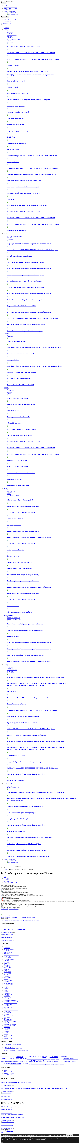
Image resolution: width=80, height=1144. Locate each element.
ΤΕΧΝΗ (6, 664)
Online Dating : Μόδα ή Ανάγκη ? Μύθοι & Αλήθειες (24, 844)
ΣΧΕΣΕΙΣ (6, 1029)
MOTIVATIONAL (8, 967)
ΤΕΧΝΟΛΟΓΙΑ (8, 783)
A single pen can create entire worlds (18, 417)
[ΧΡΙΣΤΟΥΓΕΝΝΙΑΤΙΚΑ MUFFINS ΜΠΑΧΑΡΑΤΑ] (7, 43)
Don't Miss (6, 953)
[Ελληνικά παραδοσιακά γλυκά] (7, 140)
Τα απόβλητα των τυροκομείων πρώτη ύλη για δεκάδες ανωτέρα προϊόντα (30, 75)
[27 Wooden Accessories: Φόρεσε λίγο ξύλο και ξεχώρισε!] (7, 278)
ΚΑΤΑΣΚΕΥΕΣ (11, 492)
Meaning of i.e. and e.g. (14, 410)
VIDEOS (9, 786)
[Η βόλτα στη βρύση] (7, 62)
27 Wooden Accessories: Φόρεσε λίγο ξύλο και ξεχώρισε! (24, 281)
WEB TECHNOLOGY (13, 787)
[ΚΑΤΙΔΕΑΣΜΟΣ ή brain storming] (7, 395)
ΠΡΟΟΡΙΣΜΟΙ (7, 1020)
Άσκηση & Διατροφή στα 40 (16, 81)
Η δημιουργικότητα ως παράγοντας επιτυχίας (21, 813)
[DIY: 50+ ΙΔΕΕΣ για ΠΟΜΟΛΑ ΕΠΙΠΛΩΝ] (7, 509)
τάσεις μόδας (62, 1064)
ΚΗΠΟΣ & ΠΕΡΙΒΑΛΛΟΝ (14, 619)
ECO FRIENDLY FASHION (14, 236)
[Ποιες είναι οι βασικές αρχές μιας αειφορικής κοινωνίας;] (7, 627)
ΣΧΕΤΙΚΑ (6, 1031)
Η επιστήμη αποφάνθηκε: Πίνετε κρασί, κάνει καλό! (23, 193)
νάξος (56, 1064)
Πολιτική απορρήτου (9, 1073)
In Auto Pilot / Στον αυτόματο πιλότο (19, 378)
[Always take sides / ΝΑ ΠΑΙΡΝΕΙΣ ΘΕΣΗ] (7, 381)
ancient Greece (13, 1056)
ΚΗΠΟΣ (9, 494)
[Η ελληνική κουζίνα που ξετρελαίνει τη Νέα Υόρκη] (7, 713)
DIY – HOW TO (8, 952)
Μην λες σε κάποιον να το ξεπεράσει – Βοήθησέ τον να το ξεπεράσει (28, 99)
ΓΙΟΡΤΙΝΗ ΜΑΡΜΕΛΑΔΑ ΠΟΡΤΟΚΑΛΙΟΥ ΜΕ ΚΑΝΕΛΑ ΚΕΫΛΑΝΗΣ (31, 53)
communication (26, 1056)
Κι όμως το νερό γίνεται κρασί (16, 831)
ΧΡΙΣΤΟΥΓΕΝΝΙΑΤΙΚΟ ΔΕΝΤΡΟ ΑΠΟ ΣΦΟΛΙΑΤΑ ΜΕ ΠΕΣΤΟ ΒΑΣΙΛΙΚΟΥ (33, 59)
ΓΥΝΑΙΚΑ (10, 239)
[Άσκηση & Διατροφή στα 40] (7, 78)
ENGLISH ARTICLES (9, 959)
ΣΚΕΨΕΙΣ (6, 1022)
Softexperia (10, 1131)
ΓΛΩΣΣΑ (6, 989)
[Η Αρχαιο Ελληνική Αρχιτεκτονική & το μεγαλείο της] (7, 758)
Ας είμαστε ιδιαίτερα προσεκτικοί (18, 93)
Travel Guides (10, 390)
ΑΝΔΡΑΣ (9, 237)
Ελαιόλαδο (48, 1061)
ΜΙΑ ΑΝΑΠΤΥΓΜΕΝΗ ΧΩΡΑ (17, 460)
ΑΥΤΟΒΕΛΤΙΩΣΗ (11, 35)
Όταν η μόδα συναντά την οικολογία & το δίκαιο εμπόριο (25, 262)
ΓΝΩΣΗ (6, 990)
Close (2, 1142)
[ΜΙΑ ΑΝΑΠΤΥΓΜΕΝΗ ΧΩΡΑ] (7, 457)
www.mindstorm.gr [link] (14, 909)
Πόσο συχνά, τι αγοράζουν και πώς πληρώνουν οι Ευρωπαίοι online (28, 856)
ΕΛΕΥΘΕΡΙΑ (7, 21)
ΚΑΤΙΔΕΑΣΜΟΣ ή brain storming (18, 398)
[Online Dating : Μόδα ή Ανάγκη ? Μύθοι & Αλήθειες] (7, 840)
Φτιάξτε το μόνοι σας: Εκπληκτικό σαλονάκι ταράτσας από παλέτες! (29, 537)
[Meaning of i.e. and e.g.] (7, 407)
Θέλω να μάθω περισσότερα (59, 1135)
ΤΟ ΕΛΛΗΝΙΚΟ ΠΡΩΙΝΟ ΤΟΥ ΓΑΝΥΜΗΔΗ (22, 429)
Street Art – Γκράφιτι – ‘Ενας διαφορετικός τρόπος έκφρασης (26, 735)
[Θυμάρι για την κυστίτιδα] (7, 115)
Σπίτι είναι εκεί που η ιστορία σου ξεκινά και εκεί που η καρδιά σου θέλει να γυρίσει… (34, 347)
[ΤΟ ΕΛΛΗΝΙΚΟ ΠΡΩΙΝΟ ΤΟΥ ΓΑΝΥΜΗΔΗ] (7, 426)
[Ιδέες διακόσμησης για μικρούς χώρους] (7, 609)
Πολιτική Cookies (8, 1072)
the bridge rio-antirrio (51, 1059)
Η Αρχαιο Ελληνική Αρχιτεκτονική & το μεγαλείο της (24, 762)
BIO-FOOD (10, 32)
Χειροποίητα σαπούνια (14, 525)
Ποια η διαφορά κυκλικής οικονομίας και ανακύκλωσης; (25, 624)
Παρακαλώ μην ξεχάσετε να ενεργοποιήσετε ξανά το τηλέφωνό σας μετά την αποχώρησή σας (36, 792)
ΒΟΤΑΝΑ (9, 36)
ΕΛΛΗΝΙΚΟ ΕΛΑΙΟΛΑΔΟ (14, 39)
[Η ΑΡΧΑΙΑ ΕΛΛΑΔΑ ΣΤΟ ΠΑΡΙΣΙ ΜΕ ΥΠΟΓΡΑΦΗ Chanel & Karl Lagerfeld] (7, 246)
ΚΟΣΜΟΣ (9, 393)
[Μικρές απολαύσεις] (7, 146)
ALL (6, 869)
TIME (57, 1059)
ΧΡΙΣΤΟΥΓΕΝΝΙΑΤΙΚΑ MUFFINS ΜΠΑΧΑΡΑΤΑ (23, 46)
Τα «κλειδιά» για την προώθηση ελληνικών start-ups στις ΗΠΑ (27, 850)
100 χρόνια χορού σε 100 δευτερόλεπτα (19, 256)
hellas (47, 1057)
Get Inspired (10, 336)
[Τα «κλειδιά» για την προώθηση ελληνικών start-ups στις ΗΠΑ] (7, 847)
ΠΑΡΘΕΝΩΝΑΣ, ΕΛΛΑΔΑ (16, 755)
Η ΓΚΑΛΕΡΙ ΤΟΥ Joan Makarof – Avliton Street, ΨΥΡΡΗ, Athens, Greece (31, 729)
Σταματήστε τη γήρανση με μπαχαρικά (19, 131)
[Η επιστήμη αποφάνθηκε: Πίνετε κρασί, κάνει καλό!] (7, 190)
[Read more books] (6, 1093)
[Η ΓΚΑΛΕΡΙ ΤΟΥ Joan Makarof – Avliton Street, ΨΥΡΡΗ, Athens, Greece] (7, 726)
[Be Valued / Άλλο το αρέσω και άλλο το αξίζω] (7, 350)
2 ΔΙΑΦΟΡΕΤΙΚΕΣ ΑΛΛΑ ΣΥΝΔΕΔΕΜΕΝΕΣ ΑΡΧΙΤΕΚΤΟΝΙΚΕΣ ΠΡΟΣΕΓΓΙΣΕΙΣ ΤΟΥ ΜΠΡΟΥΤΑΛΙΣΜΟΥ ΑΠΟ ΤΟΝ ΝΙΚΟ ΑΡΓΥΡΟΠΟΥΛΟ (36, 684)
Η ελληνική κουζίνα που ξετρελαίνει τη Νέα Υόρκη (23, 716)
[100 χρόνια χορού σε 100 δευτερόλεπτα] (7, 253)
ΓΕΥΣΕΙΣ (6, 987)
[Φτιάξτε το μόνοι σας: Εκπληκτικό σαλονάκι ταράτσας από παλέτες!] (7, 534)
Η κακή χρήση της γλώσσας (16, 106)
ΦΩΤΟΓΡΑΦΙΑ (8, 1038)
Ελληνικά (15, 14)
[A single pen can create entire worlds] (7, 413)
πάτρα (58, 1064)
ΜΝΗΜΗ (67, 1061)
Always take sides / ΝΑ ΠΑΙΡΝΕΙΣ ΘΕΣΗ (20, 385)
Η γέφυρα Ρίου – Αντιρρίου (15, 519)
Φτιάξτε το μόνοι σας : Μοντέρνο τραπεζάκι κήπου (23, 531)
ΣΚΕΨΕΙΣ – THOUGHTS (10, 19)
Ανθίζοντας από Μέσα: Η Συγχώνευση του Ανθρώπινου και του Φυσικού (30, 698)
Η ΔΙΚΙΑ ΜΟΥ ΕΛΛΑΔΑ (10, 8)
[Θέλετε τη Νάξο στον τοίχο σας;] (7, 338)
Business (19, 1057)
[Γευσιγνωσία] (7, 196)
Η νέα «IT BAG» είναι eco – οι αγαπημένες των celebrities (25, 287)
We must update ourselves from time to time (21, 404)
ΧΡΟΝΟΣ (41, 1064)
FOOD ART (10, 667)
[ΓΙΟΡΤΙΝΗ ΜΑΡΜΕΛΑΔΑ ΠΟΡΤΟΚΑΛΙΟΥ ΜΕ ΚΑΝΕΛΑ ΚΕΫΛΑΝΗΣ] (7, 49)
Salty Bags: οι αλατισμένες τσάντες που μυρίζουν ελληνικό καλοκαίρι (29, 244)
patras (36, 1059)
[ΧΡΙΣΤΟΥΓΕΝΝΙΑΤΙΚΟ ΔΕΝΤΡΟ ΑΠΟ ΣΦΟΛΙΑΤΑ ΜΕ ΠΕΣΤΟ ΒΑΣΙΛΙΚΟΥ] (7, 56)
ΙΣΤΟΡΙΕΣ (6, 1005)
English (14, 12)
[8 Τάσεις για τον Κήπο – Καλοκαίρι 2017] (7, 497)
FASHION (6, 960)
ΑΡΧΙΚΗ (6, 5)
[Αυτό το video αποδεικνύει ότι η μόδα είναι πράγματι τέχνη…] (7, 321)
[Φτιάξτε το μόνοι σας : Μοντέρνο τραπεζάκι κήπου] (7, 528)
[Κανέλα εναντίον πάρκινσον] (7, 121)
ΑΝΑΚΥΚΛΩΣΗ (8, 615)
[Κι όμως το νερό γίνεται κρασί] (7, 828)
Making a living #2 (13, 636)
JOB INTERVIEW (63, 1057)
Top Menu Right (4, 16)
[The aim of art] (7, 688)
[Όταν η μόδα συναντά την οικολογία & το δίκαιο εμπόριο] (7, 259)
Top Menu (3, 2)
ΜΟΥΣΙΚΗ (7, 1017)
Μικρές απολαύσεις (13, 149)
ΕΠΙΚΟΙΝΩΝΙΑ (8, 10)
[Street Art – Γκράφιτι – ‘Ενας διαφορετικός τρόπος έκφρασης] (7, 732)
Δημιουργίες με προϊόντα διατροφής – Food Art (22, 723)
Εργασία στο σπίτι (13, 556)
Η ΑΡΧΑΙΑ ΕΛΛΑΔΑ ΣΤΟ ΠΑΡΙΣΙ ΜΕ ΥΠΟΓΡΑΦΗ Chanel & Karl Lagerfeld (32, 250)
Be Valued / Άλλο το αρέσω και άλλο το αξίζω (21, 354)
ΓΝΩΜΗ (2, 1061)
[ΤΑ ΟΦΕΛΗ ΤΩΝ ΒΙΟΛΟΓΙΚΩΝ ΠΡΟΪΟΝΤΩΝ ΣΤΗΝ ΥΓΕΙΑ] (7, 68)
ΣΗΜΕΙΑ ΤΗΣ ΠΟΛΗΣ (10, 1021)
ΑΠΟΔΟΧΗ (69, 1135)
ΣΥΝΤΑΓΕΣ (10, 42)
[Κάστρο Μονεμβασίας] (7, 420)
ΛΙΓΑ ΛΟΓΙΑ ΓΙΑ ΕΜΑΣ (10, 7)
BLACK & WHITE (9, 949)
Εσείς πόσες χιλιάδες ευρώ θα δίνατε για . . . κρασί (23, 187)
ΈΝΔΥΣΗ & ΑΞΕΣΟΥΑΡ (13, 618)
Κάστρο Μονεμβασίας (14, 423)
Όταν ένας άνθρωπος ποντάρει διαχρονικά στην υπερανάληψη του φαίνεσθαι (20, 920)
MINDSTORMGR (8, 1059)
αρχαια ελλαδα (47, 1064)
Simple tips (6, 969)
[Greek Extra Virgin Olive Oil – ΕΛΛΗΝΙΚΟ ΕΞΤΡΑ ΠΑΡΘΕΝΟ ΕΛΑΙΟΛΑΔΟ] (7, 152)
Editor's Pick (7, 956)
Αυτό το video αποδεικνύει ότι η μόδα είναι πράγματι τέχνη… (26, 324)
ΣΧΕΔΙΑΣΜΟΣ (11, 672)
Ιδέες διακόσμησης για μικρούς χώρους (19, 612)
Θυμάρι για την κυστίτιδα (15, 118)
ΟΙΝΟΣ (9, 40)
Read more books (5, 1096)
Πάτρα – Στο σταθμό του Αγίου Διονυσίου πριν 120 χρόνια (16, 1082)
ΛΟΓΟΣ (62, 1061)
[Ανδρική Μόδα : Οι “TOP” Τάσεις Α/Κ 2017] (7, 303)
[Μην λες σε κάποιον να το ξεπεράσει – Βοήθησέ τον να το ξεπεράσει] (7, 96)
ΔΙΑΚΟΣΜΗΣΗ (8, 994)
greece (44, 1057)
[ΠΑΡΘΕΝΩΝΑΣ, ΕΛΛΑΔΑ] (7, 752)
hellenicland (54, 1057)
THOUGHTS (7, 972)
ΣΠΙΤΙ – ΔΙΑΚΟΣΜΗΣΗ (10, 1025)
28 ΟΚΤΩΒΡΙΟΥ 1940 (5, 1056)
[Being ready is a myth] (7, 934)
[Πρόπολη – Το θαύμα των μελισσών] (7, 109)
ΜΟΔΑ (6, 233)
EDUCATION (7, 957)
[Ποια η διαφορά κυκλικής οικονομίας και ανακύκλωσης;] (7, 621)
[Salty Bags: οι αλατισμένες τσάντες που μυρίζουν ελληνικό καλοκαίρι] (7, 240)
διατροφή (52, 1064)
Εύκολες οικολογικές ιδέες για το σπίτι (19, 562)
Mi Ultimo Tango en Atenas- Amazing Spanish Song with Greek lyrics (29, 837)
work (60, 1059)
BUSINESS (7, 950)
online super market (31, 1059)
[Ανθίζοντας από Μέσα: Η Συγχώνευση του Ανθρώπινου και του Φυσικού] (7, 694)
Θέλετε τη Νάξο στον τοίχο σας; (17, 341)
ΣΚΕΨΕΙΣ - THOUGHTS (10, 882)
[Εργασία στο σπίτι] (7, 553)
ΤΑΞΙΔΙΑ (6, 388)
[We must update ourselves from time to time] (7, 401)
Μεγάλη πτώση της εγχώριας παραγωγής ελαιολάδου (24, 180)
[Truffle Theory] (7, 134)
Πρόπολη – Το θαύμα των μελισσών (18, 112)
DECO (5, 488)
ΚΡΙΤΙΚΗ (58, 1061)
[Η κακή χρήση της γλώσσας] (7, 103)
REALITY (39, 1059)
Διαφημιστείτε (7, 997)
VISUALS (6, 976)
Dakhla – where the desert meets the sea (19, 435)
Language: (6, 11)
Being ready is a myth (6, 937)
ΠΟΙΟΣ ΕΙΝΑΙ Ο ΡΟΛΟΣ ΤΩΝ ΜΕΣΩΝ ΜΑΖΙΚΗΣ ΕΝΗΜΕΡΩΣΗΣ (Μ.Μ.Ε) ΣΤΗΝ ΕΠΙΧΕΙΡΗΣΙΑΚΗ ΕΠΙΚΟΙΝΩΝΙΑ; (34, 1088)
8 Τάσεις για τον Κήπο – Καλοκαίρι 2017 (20, 500)
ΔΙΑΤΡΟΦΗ (10, 37)
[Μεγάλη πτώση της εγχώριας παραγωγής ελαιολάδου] (7, 177)
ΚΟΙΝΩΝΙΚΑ (7, 1013)
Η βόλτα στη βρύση (13, 65)
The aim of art (11, 691)
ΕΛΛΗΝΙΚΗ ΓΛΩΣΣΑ (10, 1000)
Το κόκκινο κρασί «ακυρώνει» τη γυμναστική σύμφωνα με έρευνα (28, 205)
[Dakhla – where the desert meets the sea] (7, 432)
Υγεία (30, 1064)
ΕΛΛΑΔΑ (9, 392)
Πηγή (2, 911)
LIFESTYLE (7, 333)
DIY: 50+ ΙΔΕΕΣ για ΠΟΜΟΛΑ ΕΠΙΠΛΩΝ (21, 512)
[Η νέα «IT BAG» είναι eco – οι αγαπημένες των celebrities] (7, 284)
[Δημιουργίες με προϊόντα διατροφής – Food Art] (7, 719)
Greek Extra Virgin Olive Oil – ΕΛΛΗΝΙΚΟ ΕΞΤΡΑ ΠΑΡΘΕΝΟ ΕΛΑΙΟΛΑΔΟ (32, 156)
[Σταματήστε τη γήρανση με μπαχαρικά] (7, 127)
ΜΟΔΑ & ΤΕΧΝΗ (11, 671)
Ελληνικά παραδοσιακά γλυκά (16, 143)
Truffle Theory (11, 137)
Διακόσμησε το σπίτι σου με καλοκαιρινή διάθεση (23, 506)
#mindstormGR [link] (4, 909)
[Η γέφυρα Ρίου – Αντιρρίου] (7, 515)
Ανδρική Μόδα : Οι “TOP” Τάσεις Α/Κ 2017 (21, 306)
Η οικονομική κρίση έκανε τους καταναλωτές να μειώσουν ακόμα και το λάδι (31, 174)
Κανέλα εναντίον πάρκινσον (15, 124)
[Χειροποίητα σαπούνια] (7, 522)
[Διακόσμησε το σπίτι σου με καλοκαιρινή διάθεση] (7, 503)
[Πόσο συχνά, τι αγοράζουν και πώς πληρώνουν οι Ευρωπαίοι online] (7, 853)
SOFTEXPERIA (44, 1059)
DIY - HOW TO (11, 491)
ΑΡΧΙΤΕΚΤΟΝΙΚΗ (12, 670)
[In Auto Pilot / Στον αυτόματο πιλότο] (7, 375)
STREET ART (10, 668)
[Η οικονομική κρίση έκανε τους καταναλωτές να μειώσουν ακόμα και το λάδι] (7, 171)
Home (5, 1070)
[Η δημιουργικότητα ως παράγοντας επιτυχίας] (7, 809)
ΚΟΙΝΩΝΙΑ (7, 881)
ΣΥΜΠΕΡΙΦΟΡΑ (15, 1064)
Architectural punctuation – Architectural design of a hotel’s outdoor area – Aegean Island (36, 677)
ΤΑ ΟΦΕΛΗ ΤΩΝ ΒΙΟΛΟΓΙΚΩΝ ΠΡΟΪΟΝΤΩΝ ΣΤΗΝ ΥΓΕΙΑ (27, 71)
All (7, 30)
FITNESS (9, 33)
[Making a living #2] (7, 633)
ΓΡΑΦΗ (6, 991)
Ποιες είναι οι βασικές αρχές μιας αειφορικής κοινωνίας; (25, 630)
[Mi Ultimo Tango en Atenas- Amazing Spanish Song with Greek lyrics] (7, 834)
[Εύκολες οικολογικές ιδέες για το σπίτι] (7, 559)
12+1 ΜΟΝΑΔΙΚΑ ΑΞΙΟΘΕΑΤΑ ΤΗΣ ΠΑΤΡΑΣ (13, 929)
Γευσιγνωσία (11, 199)
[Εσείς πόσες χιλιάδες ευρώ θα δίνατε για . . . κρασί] (7, 183)
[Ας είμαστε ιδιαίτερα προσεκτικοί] (7, 90)
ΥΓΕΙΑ (6, 29)
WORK (6, 979)
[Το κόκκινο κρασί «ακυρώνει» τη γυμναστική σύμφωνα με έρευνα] (7, 202)
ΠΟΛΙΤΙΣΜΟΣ (73, 1061)
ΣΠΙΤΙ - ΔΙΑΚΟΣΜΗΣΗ (13, 495)
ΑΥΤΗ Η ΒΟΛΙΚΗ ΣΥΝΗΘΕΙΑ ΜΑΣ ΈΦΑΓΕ (16, 1050)
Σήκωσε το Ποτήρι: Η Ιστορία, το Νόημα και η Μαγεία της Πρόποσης (18, 917)
